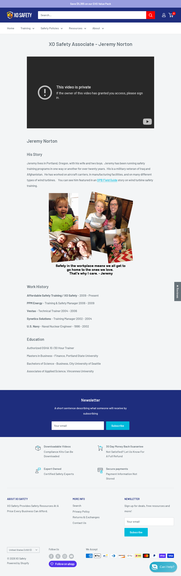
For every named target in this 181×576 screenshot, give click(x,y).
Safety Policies (50, 28)
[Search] (150, 15)
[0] (171, 15)
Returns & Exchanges (86, 517)
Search (77, 505)
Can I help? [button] (167, 566)
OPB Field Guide (107, 180)
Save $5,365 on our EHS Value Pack (90, 3)
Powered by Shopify (18, 563)
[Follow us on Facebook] (51, 556)
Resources (75, 28)
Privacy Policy (81, 511)
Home (10, 28)
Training (26, 28)
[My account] (164, 15)
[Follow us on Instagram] (64, 556)
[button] (163, 567)
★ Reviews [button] (177, 291)
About (96, 28)
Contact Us (79, 522)
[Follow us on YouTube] (71, 556)
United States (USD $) (20, 549)
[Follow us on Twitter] (58, 556)
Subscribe (117, 425)
